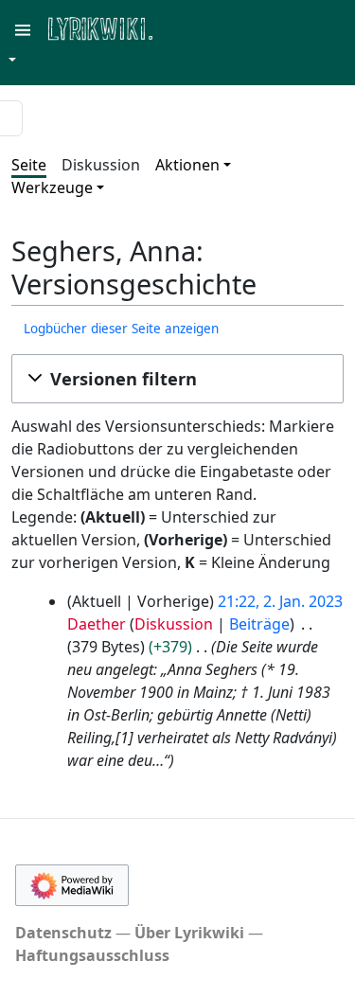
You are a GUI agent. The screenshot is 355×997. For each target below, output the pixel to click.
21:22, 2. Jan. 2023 (280, 601)
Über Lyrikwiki (189, 932)
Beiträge (259, 624)
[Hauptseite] (192, 27)
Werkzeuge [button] (52, 187)
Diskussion (101, 164)
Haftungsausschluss (92, 955)
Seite (28, 164)
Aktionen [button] (187, 164)
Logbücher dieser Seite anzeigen (121, 328)
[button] (177, 379)
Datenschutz (63, 932)
